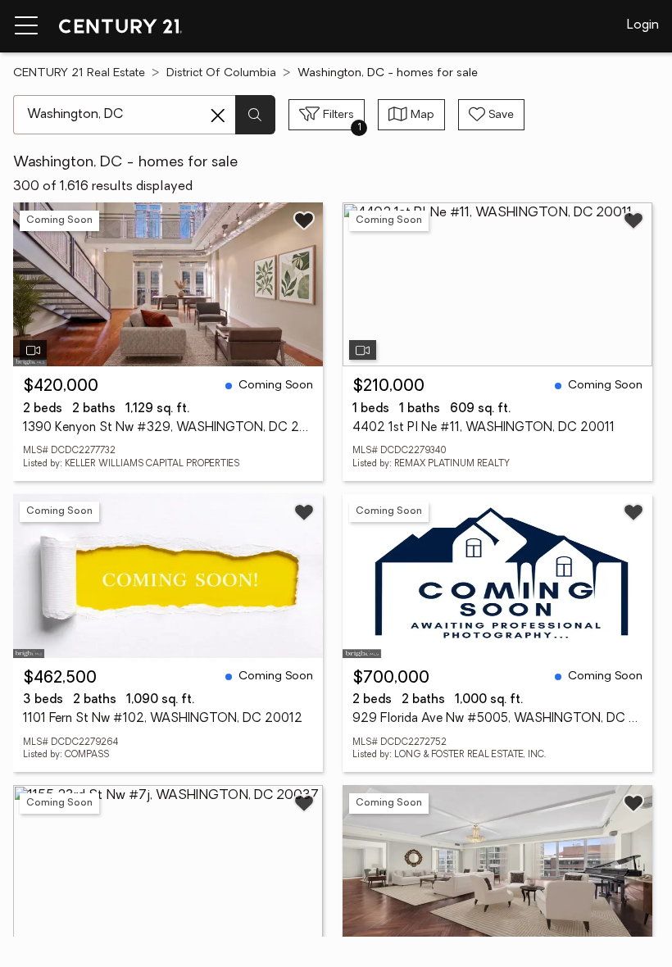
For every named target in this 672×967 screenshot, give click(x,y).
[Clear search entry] (218, 115)
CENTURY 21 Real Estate (79, 73)
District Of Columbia (221, 73)
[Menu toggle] (26, 26)
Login (643, 25)
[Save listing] (304, 220)
